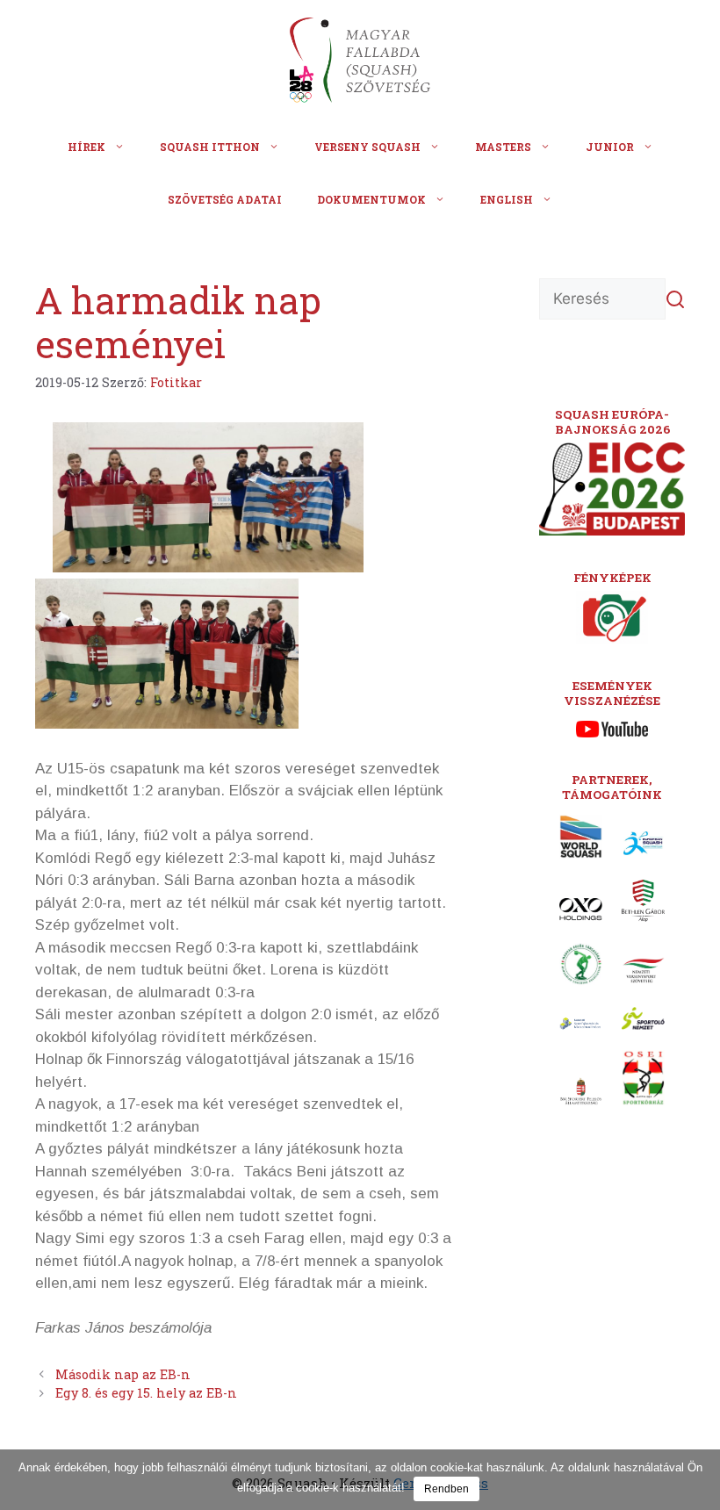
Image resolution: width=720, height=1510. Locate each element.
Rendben (446, 1489)
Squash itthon (210, 147)
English (506, 199)
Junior (610, 147)
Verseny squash (367, 147)
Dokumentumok (371, 199)
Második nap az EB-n (123, 1374)
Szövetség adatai (225, 199)
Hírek (86, 147)
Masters (503, 147)
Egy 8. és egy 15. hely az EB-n (146, 1392)
